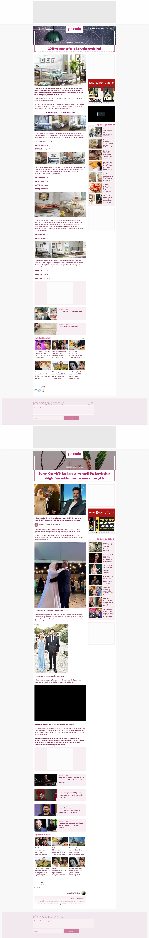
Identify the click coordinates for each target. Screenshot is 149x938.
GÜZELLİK (92, 28)
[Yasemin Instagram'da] (39, 29)
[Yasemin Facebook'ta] (37, 29)
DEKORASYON (70, 42)
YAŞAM (103, 28)
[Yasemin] (74, 29)
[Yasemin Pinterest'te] (42, 29)
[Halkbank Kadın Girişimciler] (49, 29)
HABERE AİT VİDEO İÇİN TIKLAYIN (61, 524)
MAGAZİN (69, 467)
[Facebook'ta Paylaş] (36, 390)
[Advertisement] (60, 292)
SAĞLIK (98, 28)
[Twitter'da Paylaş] (39, 390)
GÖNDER (71, 418)
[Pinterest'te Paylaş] (43, 390)
